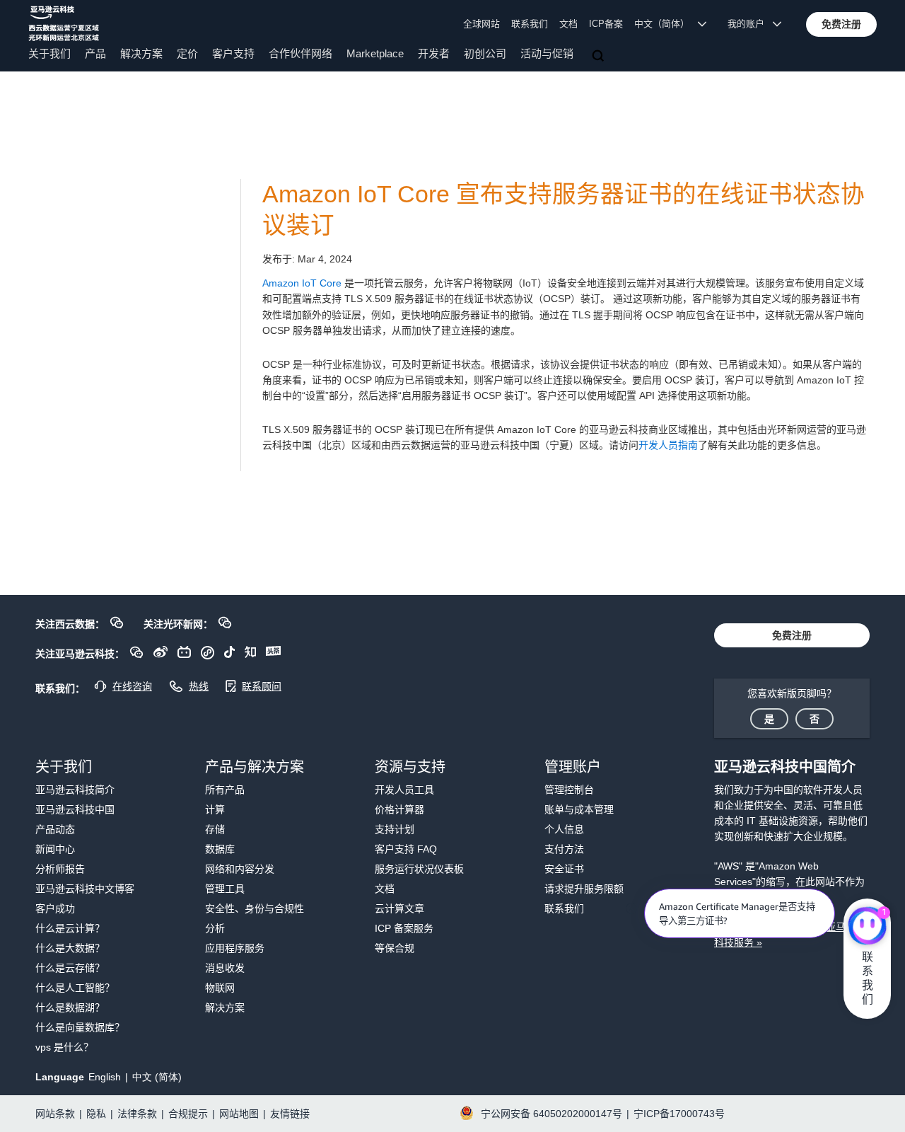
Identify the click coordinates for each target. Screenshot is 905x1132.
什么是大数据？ (70, 948)
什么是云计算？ (70, 928)
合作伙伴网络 (300, 53)
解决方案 (141, 53)
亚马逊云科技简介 (75, 789)
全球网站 (481, 23)
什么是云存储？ (70, 968)
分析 (215, 928)
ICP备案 (606, 23)
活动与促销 (546, 53)
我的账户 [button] (750, 23)
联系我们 (529, 23)
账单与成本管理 (579, 809)
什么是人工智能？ (75, 987)
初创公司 (485, 53)
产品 (95, 53)
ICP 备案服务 (404, 928)
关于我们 (49, 53)
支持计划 (394, 829)
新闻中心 (55, 849)
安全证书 (564, 868)
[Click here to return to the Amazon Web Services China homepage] (63, 23)
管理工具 (225, 888)
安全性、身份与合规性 (254, 908)
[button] (841, 24)
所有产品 (225, 789)
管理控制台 (569, 789)
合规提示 (188, 1113)
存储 (215, 829)
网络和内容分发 (239, 868)
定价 (187, 53)
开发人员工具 (404, 789)
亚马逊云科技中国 (75, 809)
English (104, 1076)
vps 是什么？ (64, 1047)
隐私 (96, 1113)
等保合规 (394, 948)
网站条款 (55, 1113)
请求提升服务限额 (584, 888)
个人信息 (564, 829)
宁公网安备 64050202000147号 (551, 1113)
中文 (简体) (157, 1076)
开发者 (434, 53)
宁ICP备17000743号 (679, 1113)
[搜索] (599, 56)
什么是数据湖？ (70, 1007)
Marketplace (375, 53)
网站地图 (239, 1113)
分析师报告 (60, 868)
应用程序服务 (234, 948)
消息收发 (225, 968)
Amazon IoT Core (301, 283)
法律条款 (137, 1113)
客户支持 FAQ (406, 849)
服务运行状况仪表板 (419, 868)
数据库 (220, 849)
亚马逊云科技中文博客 (84, 888)
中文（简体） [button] (666, 23)
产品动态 (55, 829)
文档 (568, 23)
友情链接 (290, 1113)
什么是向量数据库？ (79, 1027)
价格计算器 (399, 809)
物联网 (220, 987)
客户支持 (233, 53)
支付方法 (564, 849)
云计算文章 (399, 908)
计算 (215, 809)
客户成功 (55, 908)
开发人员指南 (668, 445)
